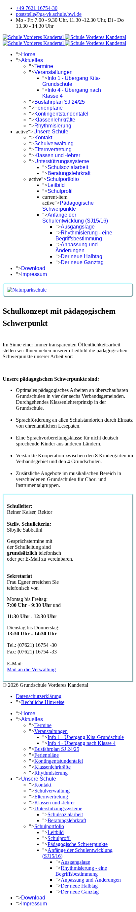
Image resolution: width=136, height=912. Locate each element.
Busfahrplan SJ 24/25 (59, 102)
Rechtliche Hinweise (42, 702)
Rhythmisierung (52, 125)
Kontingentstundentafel (61, 114)
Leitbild (56, 185)
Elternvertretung (53, 149)
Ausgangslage (78, 226)
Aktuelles (32, 60)
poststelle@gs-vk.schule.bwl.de (49, 14)
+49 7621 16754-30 (36, 8)
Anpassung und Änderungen (76, 247)
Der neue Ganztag (82, 262)
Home (28, 54)
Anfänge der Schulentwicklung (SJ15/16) (75, 218)
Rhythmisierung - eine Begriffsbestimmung (83, 235)
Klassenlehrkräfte (54, 120)
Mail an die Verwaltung (31, 669)
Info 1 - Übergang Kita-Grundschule (71, 81)
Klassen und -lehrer (57, 155)
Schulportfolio (63, 179)
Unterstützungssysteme (61, 161)
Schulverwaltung (54, 143)
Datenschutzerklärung (38, 696)
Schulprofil (60, 191)
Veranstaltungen (53, 72)
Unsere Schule (50, 131)
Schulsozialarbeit (68, 167)
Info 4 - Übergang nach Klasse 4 (82, 743)
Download (33, 268)
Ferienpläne (48, 108)
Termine (43, 66)
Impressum (34, 274)
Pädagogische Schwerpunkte (68, 206)
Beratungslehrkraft (69, 173)
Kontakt (43, 137)
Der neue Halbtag (81, 256)
